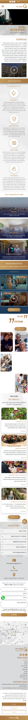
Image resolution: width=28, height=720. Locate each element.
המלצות (25, 673)
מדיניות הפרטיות (13, 609)
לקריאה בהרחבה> (23, 431)
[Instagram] (14, 2)
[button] (3, 6)
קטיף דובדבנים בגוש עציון (21, 422)
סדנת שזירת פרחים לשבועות (20, 448)
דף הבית (25, 660)
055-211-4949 (14, 571)
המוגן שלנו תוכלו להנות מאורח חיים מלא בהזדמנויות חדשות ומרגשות (14, 685)
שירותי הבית (24, 666)
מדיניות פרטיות (23, 677)
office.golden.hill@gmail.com (14, 563)
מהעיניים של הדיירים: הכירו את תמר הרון (18, 502)
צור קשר (25, 679)
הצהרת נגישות (23, 675)
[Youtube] (10, 2)
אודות (25, 662)
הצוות (25, 664)
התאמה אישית (14, 708)
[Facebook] (12, 2)
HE (18, 2)
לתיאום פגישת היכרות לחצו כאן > (14, 81)
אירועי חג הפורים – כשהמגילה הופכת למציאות (17, 475)
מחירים (25, 668)
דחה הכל (14, 712)
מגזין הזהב (24, 669)
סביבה (25, 671)
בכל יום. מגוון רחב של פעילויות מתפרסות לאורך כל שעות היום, (14, 689)
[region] (14, 703)
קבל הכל (14, 704)
